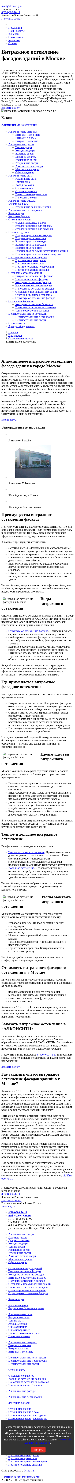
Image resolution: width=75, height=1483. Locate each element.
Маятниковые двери (27, 169)
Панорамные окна (26, 197)
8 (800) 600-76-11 (46, 1054)
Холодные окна (24, 184)
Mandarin (29, 1470)
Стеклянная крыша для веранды (27, 1418)
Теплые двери (23, 147)
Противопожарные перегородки (34, 266)
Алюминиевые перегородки (25, 210)
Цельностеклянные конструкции (27, 313)
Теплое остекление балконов (32, 310)
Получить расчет (11, 18)
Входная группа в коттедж (31, 241)
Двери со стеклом (25, 156)
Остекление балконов (21, 301)
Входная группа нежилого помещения (38, 254)
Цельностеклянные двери (30, 319)
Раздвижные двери (26, 163)
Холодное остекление (21, 867)
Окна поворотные (26, 191)
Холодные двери (25, 150)
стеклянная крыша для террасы (33, 225)
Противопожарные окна (29, 263)
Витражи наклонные (27, 134)
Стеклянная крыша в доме (24, 1411)
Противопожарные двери (30, 260)
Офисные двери (24, 172)
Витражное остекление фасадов (34, 276)
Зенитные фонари (19, 216)
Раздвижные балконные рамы (33, 206)
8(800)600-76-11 (10, 1193)
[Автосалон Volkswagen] (33, 477)
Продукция (15, 27)
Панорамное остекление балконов (35, 307)
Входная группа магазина (30, 238)
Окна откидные (24, 188)
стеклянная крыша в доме (30, 222)
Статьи (12, 43)
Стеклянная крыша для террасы (27, 1415)
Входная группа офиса (28, 247)
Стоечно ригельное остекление (33, 294)
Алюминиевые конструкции (19, 124)
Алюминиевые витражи (22, 131)
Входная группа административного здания (41, 250)
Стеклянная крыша (19, 219)
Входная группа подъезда (30, 244)
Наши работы (16, 30)
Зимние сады (16, 213)
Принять (38, 1449)
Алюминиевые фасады (22, 200)
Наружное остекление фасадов (33, 285)
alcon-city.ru (8, 1206)
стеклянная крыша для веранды (34, 228)
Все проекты (9, 419)
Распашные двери (26, 159)
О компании (15, 37)
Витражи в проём (25, 137)
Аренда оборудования (21, 326)
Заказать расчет (10, 107)
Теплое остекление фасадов (31, 279)
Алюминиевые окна (20, 175)
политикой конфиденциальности (47, 1441)
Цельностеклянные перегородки (34, 316)
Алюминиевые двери (21, 144)
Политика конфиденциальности (20, 1476)
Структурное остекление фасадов (35, 297)
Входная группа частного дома (33, 235)
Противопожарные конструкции (27, 257)
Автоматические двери (29, 166)
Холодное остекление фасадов (33, 282)
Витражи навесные (26, 141)
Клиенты (13, 33)
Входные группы (18, 232)
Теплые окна (23, 181)
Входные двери (24, 153)
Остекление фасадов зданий (25, 272)
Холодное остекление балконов (34, 304)
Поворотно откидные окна (31, 194)
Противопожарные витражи (32, 269)
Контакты (14, 40)
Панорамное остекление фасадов (35, 288)
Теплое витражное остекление (26, 852)
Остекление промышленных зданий (36, 291)
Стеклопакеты (16, 323)
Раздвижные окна (25, 178)
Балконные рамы (18, 203)
